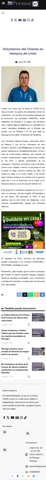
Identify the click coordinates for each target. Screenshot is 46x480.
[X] (15, 20)
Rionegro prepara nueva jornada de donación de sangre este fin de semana (15, 352)
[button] (5, 432)
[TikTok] (32, 20)
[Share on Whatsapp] (23, 476)
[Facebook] (11, 20)
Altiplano (37, 366)
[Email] (28, 476)
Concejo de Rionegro (37, 333)
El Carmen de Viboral (38, 319)
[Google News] (24, 20)
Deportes (37, 316)
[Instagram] (29, 20)
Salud (35, 354)
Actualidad (37, 314)
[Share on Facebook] (12, 476)
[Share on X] (17, 476)
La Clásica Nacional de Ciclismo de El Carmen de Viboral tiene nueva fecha (15, 318)
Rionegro (37, 336)
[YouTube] (20, 20)
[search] (23, 13)
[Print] (33, 476)
